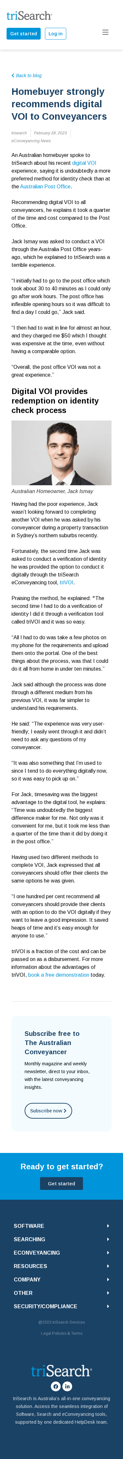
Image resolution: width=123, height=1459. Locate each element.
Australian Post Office (45, 186)
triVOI (66, 582)
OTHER (23, 1293)
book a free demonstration (58, 975)
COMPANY (27, 1279)
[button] (61, 1226)
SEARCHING (29, 1239)
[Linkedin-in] (67, 1386)
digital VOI (84, 163)
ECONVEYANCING (37, 1253)
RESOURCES (30, 1266)
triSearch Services (68, 1322)
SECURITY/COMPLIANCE (45, 1306)
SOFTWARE (29, 1226)
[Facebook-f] (56, 1386)
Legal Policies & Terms (61, 1333)
